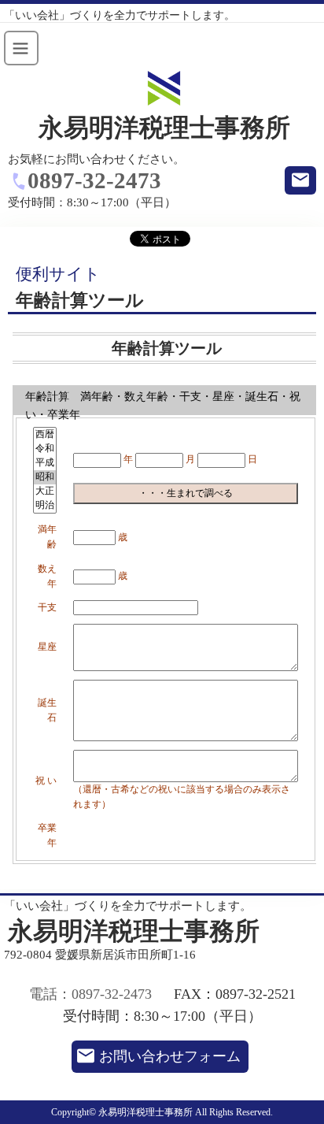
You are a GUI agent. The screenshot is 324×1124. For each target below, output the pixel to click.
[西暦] (45, 435)
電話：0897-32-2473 (90, 994)
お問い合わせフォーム (170, 1056)
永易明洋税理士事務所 (164, 128)
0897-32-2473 (94, 180)
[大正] (45, 491)
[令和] (45, 449)
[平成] (45, 463)
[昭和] (45, 477)
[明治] (45, 506)
